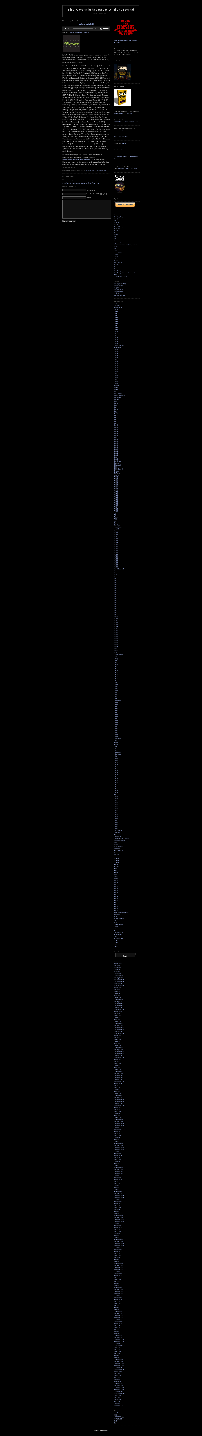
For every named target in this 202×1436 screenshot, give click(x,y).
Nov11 (116, 765)
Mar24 (116, 691)
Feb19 (116, 497)
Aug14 (116, 359)
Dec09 (116, 427)
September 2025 (119, 986)
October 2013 (118, 1271)
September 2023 (119, 1034)
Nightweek (117, 755)
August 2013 (118, 1275)
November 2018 (119, 1149)
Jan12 (116, 539)
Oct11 (115, 800)
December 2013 (119, 1267)
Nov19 (116, 781)
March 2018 (117, 1165)
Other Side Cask (119, 263)
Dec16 (116, 441)
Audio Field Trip (119, 345)
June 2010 (117, 1351)
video (115, 936)
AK (115, 221)
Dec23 (116, 455)
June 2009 (117, 1375)
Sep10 (116, 265)
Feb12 (116, 483)
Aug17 (116, 365)
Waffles (116, 940)
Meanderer (117, 739)
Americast (117, 305)
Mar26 (116, 695)
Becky (116, 387)
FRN (115, 519)
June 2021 (117, 1087)
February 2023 (118, 1048)
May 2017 (117, 1185)
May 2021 (117, 1089)
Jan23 (116, 561)
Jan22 (116, 559)
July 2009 (117, 1373)
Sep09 (116, 878)
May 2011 (117, 1329)
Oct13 (116, 804)
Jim (115, 571)
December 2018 (119, 1147)
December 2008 (119, 1387)
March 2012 (117, 1309)
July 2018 (117, 1157)
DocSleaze (117, 461)
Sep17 (116, 894)
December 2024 (119, 1004)
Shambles (117, 914)
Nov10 (116, 257)
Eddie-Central (118, 469)
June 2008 (117, 1399)
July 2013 (117, 1277)
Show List (117, 267)
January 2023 (118, 1050)
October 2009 (118, 1367)
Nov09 (116, 761)
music (116, 745)
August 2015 (118, 1227)
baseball (116, 385)
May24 (116, 733)
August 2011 (118, 1323)
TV (115, 928)
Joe (115, 577)
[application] (86, 29)
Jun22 (116, 643)
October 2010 (118, 1343)
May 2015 (117, 1233)
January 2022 (118, 1074)
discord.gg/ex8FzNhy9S (123, 113)
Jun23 (116, 645)
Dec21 (116, 451)
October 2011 (118, 1319)
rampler (116, 860)
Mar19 (116, 681)
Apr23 (116, 337)
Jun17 (116, 633)
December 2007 (119, 1405)
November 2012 (119, 1293)
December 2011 (119, 1315)
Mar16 (116, 675)
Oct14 (116, 806)
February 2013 (118, 1287)
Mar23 (116, 689)
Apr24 (116, 339)
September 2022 (119, 1058)
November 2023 (119, 1030)
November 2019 (119, 1125)
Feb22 (116, 503)
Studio (116, 922)
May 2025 (117, 994)
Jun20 (116, 639)
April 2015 (117, 1235)
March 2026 (117, 974)
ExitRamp (117, 473)
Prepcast (116, 854)
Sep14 (116, 888)
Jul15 (115, 593)
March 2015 (117, 1237)
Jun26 (116, 651)
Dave (115, 411)
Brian (115, 401)
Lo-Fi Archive (118, 253)
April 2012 (117, 1307)
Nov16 (116, 775)
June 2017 (117, 1183)
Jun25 (116, 649)
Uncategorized (118, 932)
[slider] (106, 29)
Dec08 (116, 425)
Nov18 (116, 779)
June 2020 (117, 1112)
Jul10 (115, 249)
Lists (115, 251)
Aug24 (116, 379)
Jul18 (115, 599)
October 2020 (118, 1104)
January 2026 (118, 978)
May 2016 (117, 1209)
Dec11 (116, 431)
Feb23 (116, 505)
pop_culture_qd (119, 850)
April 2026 (117, 972)
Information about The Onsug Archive (125, 245)
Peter (115, 842)
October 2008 (118, 1391)
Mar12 (116, 667)
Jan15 (116, 545)
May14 (116, 713)
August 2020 (118, 1108)
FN (115, 515)
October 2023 (118, 1032)
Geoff (115, 523)
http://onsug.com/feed (122, 130)
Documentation (119, 286)
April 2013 (117, 1283)
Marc (115, 697)
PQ (115, 852)
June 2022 (117, 1064)
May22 (116, 729)
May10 (116, 705)
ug (114, 930)
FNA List (116, 239)
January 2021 (118, 1098)
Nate (115, 747)
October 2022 (118, 1056)
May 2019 (117, 1137)
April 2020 (117, 1115)
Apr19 (116, 329)
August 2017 (118, 1179)
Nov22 (116, 786)
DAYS (116, 413)
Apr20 (116, 331)
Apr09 (116, 309)
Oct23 (116, 824)
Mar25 (116, 693)
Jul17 (115, 597)
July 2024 (117, 1014)
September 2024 (119, 1010)
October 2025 (118, 984)
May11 (116, 707)
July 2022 (117, 1062)
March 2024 (117, 1022)
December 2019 (119, 1123)
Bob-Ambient (118, 393)
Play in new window (75, 32)
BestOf (116, 389)
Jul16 (115, 595)
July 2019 (117, 1133)
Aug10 (116, 225)
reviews (116, 866)
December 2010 (119, 1339)
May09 (116, 703)
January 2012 (118, 1313)
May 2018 (117, 1161)
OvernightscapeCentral (121, 838)
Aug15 (116, 361)
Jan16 (116, 547)
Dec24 (116, 457)
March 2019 (117, 1141)
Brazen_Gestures (119, 395)
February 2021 (118, 1096)
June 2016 (117, 1207)
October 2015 (118, 1223)
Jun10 (116, 619)
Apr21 (116, 333)
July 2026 (117, 966)
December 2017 (119, 1171)
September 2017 (119, 1177)
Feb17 (116, 493)
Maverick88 (117, 701)
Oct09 (116, 796)
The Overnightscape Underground (101, 9)
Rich (115, 868)
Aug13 (116, 357)
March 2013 (117, 1285)
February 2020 (118, 1119)
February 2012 (118, 1311)
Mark (115, 699)
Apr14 (116, 319)
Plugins (116, 288)
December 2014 (119, 1243)
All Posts (116, 223)
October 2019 (118, 1127)
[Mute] (101, 29)
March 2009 (117, 1381)
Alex (115, 303)
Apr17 (116, 325)
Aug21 (116, 373)
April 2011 (117, 1331)
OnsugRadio (118, 836)
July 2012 (117, 1301)
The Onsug (117, 271)
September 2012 (119, 1297)
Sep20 (116, 900)
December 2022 (119, 1052)
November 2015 (119, 1221)
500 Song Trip (118, 217)
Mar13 (116, 669)
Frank (92, 170)
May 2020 (117, 1114)
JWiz (115, 653)
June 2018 (117, 1159)
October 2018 (118, 1151)
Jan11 (116, 247)
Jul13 (115, 589)
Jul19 (115, 601)
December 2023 (119, 1028)
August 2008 (118, 1395)
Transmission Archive (120, 276)
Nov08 (116, 759)
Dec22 (116, 453)
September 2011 (119, 1321)
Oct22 (116, 823)
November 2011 (119, 1317)
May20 (116, 725)
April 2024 (117, 1020)
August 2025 (118, 988)
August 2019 (118, 1131)
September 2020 (119, 1106)
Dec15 (116, 439)
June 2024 (117, 1016)
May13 (116, 711)
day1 (115, 415)
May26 (116, 737)
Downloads (117, 233)
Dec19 (116, 447)
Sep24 (116, 908)
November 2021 (119, 1077)
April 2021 (117, 1091)
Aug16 (116, 363)
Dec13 (116, 435)
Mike (115, 741)
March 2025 (117, 998)
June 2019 (117, 1135)
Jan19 (116, 553)
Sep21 (116, 902)
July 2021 (117, 1085)
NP (115, 259)
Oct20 (116, 819)
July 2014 (117, 1253)
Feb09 (116, 477)
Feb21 (116, 501)
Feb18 (116, 495)
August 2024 (118, 1012)
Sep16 (116, 892)
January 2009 (118, 1385)
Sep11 (116, 882)
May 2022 (117, 1066)
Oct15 (116, 808)
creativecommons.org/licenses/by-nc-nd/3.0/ (78, 160)
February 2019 (118, 1143)
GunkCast (117, 525)
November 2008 (119, 1389)
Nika (115, 757)
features (116, 475)
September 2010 (119, 1345)
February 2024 (118, 1024)
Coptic (116, 409)
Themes (116, 294)
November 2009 (119, 1365)
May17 (116, 719)
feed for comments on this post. (75, 183)
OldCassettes (118, 830)
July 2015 (117, 1229)
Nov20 (116, 783)
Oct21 (116, 821)
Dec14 (116, 437)
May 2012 (117, 1305)
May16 (116, 717)
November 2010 (119, 1341)
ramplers (116, 862)
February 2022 (118, 1072)
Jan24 (116, 563)
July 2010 (117, 1349)
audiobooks (117, 347)
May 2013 (117, 1281)
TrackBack (93, 183)
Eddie (116, 467)
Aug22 (116, 375)
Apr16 (116, 323)
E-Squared (117, 465)
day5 (115, 423)
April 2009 (117, 1379)
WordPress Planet (119, 296)
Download (86, 32)
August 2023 (118, 1036)
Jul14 (115, 591)
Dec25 (116, 459)
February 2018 (118, 1167)
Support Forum (118, 292)
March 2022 (117, 1070)
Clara (115, 407)
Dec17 (116, 443)
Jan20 (116, 555)
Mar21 (116, 685)
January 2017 (118, 1193)
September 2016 (119, 1201)
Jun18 (116, 635)
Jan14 (116, 543)
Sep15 (116, 890)
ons (115, 834)
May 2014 (117, 1257)
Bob (115, 391)
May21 (116, 727)
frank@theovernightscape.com (126, 121)
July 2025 (117, 990)
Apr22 (116, 335)
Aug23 (116, 377)
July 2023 (117, 1038)
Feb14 (116, 487)
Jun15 (116, 629)
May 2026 (117, 970)
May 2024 (117, 1018)
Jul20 (115, 603)
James (116, 531)
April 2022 (117, 1068)
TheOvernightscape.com (127, 168)
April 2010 (117, 1355)
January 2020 (118, 1121)
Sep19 (116, 898)
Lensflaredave (118, 655)
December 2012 (119, 1291)
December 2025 (119, 980)
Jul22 (115, 607)
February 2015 (118, 1239)
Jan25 (116, 565)
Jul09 (115, 581)
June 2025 (117, 992)
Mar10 (116, 663)
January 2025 (118, 1002)
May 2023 (117, 1042)
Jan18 (116, 551)
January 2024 (118, 1026)
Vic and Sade (118, 934)
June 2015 (117, 1231)
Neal (115, 749)
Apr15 (116, 321)
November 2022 (119, 1054)
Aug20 (116, 371)
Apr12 (116, 315)
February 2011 (118, 1335)
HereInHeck (117, 527)
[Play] (65, 29)
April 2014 (117, 1259)
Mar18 (116, 679)
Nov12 (116, 767)
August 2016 (118, 1203)
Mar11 (116, 255)
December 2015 (119, 1219)
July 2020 (117, 1110)
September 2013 (119, 1273)
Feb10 (116, 479)
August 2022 (118, 1060)
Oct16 (116, 811)
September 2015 (119, 1225)
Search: (117, 952)
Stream (116, 269)
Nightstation (117, 753)
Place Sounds (118, 846)
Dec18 (116, 445)
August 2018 (118, 1155)
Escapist (116, 471)
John (115, 579)
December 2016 (119, 1195)
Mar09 (116, 661)
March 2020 (117, 1117)
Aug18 (116, 367)
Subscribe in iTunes (122, 136)
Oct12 (116, 802)
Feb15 (116, 489)
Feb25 (116, 509)
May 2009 (117, 1377)
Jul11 (115, 585)
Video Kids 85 (118, 938)
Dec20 (116, 449)
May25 (116, 735)
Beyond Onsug (118, 227)
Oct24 (116, 826)
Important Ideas (119, 243)
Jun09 (116, 617)
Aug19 (116, 369)
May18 (116, 721)
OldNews (117, 832)
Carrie (116, 403)
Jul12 (115, 587)
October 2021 (118, 1079)
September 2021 (119, 1081)
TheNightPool (118, 924)
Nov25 (116, 792)
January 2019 (118, 1145)
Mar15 (116, 673)
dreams (116, 463)
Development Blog (120, 284)
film (115, 513)
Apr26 (116, 343)
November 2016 (119, 1197)
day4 (115, 421)
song (115, 920)
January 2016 (118, 1217)
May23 (116, 731)
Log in (116, 1413)
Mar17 (116, 677)
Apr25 (116, 341)
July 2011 (117, 1325)
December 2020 (119, 1100)
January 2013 (118, 1289)
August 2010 (118, 1347)
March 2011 (117, 1333)
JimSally (116, 575)
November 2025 (119, 982)
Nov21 (116, 785)
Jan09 (116, 533)
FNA (115, 237)
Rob (115, 870)
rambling (116, 858)
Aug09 (116, 349)
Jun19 (116, 637)
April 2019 (117, 1139)
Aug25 (116, 381)
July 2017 (117, 1181)
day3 (115, 419)
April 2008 (117, 1403)
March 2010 (117, 1357)
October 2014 (118, 1247)
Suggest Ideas (118, 290)
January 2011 (118, 1337)
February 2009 (118, 1383)
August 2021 (118, 1083)
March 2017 (117, 1189)
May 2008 (117, 1401)
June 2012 (117, 1303)
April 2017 (117, 1187)
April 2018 (117, 1163)
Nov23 (116, 788)
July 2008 (117, 1397)
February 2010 (118, 1359)
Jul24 (115, 611)
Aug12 (116, 355)
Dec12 (88, 170)
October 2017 (118, 1175)
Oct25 (116, 828)
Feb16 (116, 491)
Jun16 (116, 631)
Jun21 (116, 641)
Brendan (116, 399)
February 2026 (118, 976)
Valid (118, 1419)
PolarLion (117, 848)
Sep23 (116, 906)
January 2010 (118, 1361)
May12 (116, 709)
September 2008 (119, 1393)
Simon (116, 916)
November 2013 (119, 1269)
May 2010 (117, 1353)
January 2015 (118, 1241)
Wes (115, 944)
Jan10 (116, 535)
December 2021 (119, 1076)
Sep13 (116, 886)
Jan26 (116, 567)
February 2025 (118, 1000)
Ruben (116, 872)
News (115, 751)
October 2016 (118, 1199)
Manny (116, 659)
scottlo (116, 876)
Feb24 (116, 507)
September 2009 (119, 1369)
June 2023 (117, 1040)
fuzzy (115, 521)
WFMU (116, 946)
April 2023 (117, 1044)
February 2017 (118, 1191)
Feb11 (116, 235)
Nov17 (116, 777)
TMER (116, 926)
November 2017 (119, 1173)
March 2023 (117, 1046)
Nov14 (116, 771)
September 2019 (119, 1129)
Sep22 (116, 904)
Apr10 (116, 311)
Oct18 (116, 815)
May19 (116, 723)
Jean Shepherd (119, 569)
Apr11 (116, 313)
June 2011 (117, 1327)
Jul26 (115, 615)
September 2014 (119, 1249)
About (116, 219)
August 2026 (118, 964)
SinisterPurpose (119, 918)
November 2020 (119, 1102)
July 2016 (117, 1205)
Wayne (116, 942)
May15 (116, 715)
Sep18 (116, 896)
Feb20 (116, 499)
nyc (115, 794)
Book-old (117, 229)
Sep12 (116, 884)
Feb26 (116, 511)
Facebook (125, 150)
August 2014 (118, 1251)
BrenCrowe (117, 397)
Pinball (116, 844)
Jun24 (116, 647)
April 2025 (117, 996)
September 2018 (119, 1153)
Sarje (115, 874)
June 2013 (117, 1279)
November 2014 (119, 1245)
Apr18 (116, 327)
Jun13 (116, 625)
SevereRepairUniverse (121, 912)
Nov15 (116, 773)
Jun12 (116, 623)
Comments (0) (101, 170)
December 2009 (119, 1363)
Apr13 (116, 317)
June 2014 (117, 1255)
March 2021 (117, 1094)
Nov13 (116, 769)
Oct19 (116, 817)
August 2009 (118, 1371)
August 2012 (118, 1299)
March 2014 (117, 1261)
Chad (115, 405)
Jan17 (116, 549)
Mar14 (116, 671)
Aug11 (116, 353)
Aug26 (116, 383)
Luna (115, 657)
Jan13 (116, 541)
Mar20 (116, 683)
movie (116, 743)
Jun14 (116, 627)
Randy (116, 864)
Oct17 (116, 813)
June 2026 (117, 968)
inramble (116, 529)
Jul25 (115, 613)
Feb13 (116, 485)
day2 (115, 417)
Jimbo (116, 573)
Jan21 (116, 557)
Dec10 (116, 231)
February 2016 (118, 1215)
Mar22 (116, 687)
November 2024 (119, 1006)
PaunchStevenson (120, 840)
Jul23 (115, 609)
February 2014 (118, 1263)
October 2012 (118, 1295)
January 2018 (118, 1169)
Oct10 (116, 261)
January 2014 (118, 1265)
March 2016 (117, 1213)
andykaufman (118, 307)
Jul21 (115, 605)
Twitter (124, 143)
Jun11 (116, 621)
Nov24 (116, 790)
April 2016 (117, 1211)
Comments (119, 1417)
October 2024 (118, 1008)
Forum (116, 241)
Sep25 (116, 910)
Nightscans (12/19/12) (86, 24)
